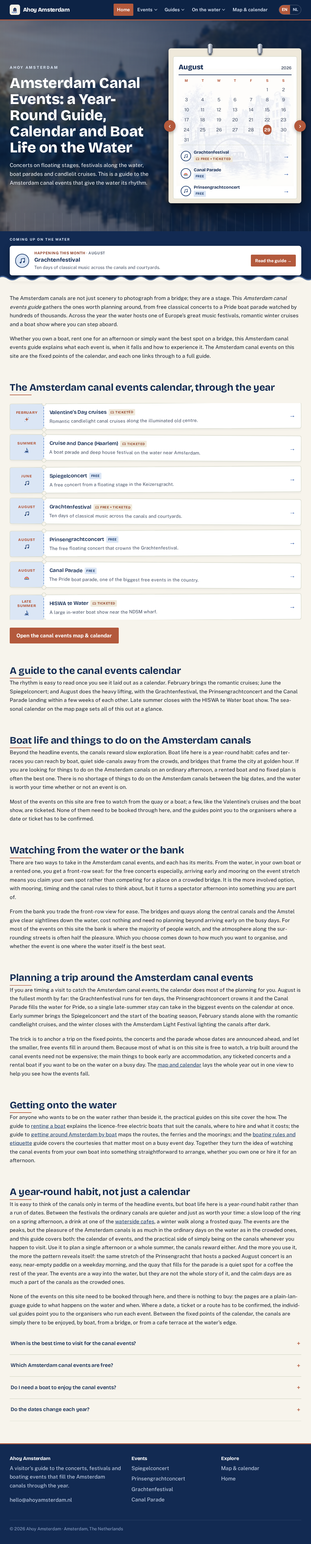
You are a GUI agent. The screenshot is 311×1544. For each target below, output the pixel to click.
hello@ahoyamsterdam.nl (41, 1500)
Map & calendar (250, 9)
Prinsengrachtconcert (158, 1479)
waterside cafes (134, 1221)
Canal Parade (148, 1500)
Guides (172, 9)
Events (144, 9)
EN (284, 9)
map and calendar (179, 1065)
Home (123, 9)
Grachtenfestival (152, 1489)
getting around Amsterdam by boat (74, 1134)
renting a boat (48, 1126)
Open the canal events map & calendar (64, 636)
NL (295, 9)
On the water (206, 9)
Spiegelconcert (150, 1468)
